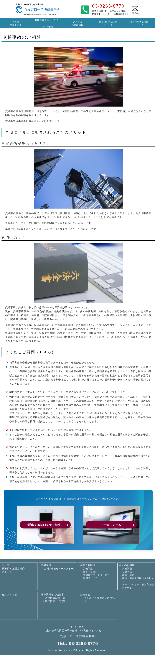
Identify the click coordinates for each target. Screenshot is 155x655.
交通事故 (127, 571)
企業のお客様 (87, 565)
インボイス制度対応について (99, 599)
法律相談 (46, 565)
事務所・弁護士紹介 (13, 568)
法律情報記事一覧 (55, 598)
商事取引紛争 (90, 571)
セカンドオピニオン (13, 594)
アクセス (7, 572)
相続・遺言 (128, 574)
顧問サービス (90, 577)
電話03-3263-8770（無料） (45, 524)
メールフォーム (111, 524)
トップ (5, 565)
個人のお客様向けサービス (139, 23)
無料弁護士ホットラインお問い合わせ (46, 23)
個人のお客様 (127, 565)
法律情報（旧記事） (56, 601)
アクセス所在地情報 (77, 23)
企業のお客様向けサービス (108, 23)
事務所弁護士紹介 (16, 23)
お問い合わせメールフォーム (60, 568)
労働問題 (88, 568)
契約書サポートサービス (96, 574)
